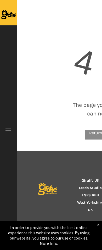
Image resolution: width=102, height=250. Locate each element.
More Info (48, 243)
